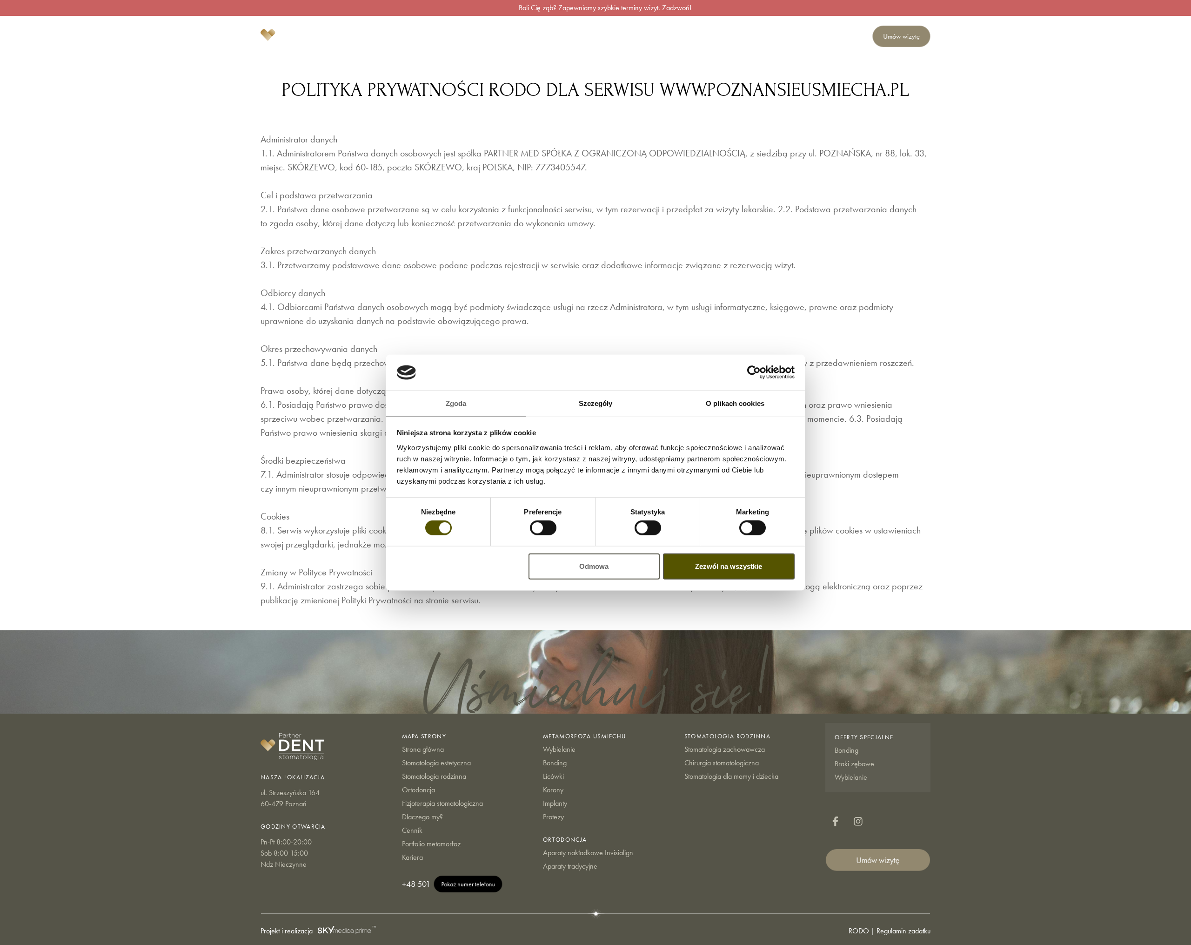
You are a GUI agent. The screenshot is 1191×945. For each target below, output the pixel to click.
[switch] (543, 527)
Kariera (850, 36)
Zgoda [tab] (456, 403)
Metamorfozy (812, 36)
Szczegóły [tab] (596, 403)
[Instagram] (857, 821)
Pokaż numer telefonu (468, 883)
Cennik (775, 36)
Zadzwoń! (676, 8)
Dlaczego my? (736, 36)
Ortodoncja (685, 36)
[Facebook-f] (835, 821)
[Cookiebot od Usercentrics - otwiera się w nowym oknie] (754, 372)
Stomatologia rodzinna (624, 36)
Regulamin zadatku (903, 931)
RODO (859, 931)
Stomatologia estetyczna (546, 36)
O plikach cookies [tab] (735, 403)
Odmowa (594, 566)
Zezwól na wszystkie (728, 566)
